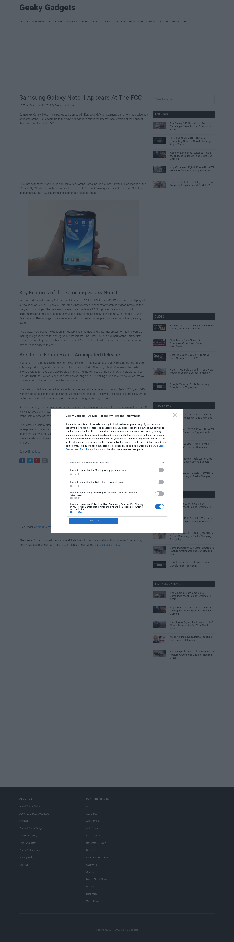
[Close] (176, 416)
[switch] (159, 470)
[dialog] (117, 471)
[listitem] (117, 462)
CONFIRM (93, 520)
